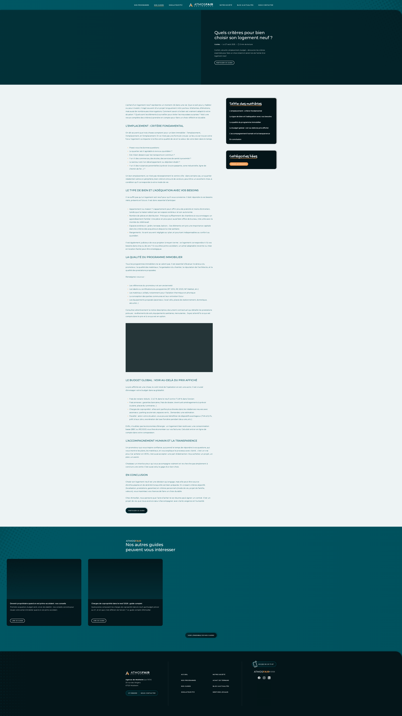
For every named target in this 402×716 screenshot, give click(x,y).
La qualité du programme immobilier (245, 122)
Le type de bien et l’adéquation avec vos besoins (250, 117)
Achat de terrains (221, 680)
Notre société (226, 5)
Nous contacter (265, 5)
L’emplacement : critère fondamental (245, 111)
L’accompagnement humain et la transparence (249, 134)
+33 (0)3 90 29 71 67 (266, 664)
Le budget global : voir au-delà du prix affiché (249, 128)
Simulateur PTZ (175, 5)
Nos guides (159, 5)
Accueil (184, 674)
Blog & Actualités (245, 5)
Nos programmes (141, 5)
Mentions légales (220, 692)
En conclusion (235, 139)
